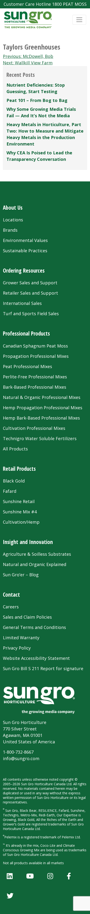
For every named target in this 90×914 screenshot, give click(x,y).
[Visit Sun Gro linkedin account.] (10, 876)
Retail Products (19, 468)
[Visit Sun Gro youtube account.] (30, 876)
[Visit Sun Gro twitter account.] (10, 896)
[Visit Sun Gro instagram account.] (50, 876)
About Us (13, 207)
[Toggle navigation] (79, 20)
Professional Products (26, 333)
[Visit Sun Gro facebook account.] (69, 876)
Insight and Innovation (28, 542)
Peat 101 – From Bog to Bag (36, 100)
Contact (11, 594)
